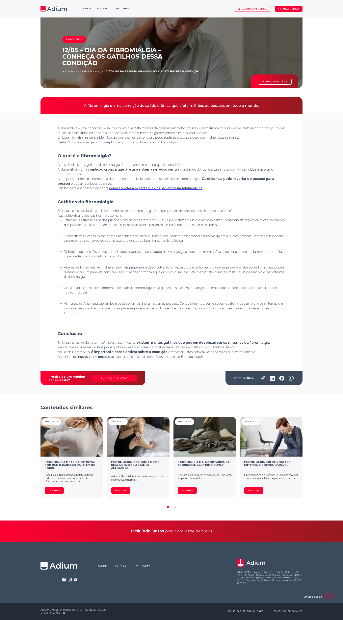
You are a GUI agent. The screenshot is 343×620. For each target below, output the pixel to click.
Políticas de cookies (288, 611)
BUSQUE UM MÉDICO (277, 81)
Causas (120, 566)
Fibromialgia (96, 71)
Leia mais (54, 490)
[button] (168, 507)
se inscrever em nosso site (93, 357)
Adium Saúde (69, 71)
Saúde (83, 71)
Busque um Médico (254, 8)
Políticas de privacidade (246, 611)
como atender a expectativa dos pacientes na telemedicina (155, 188)
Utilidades (142, 566)
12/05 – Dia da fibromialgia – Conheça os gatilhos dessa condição (152, 71)
